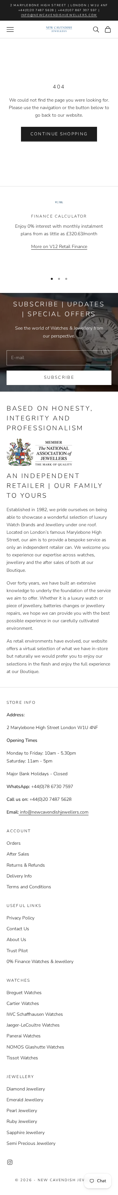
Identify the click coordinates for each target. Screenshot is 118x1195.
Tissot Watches (22, 1058)
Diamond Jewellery (26, 1089)
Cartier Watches (23, 1003)
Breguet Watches (24, 993)
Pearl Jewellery (22, 1111)
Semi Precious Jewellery (31, 1143)
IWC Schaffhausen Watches (35, 1014)
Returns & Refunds (26, 865)
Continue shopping (59, 134)
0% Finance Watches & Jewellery (40, 961)
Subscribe (59, 377)
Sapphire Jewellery (26, 1132)
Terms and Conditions (29, 887)
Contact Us (18, 929)
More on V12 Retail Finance (59, 246)
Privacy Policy (20, 918)
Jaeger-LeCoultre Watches (33, 1025)
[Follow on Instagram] (10, 1162)
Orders (14, 843)
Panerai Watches (24, 1036)
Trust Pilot (17, 951)
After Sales (18, 854)
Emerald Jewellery (25, 1100)
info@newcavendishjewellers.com (59, 15)
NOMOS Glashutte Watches (35, 1047)
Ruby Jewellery (22, 1121)
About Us (16, 939)
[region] (59, 234)
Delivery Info (19, 876)
